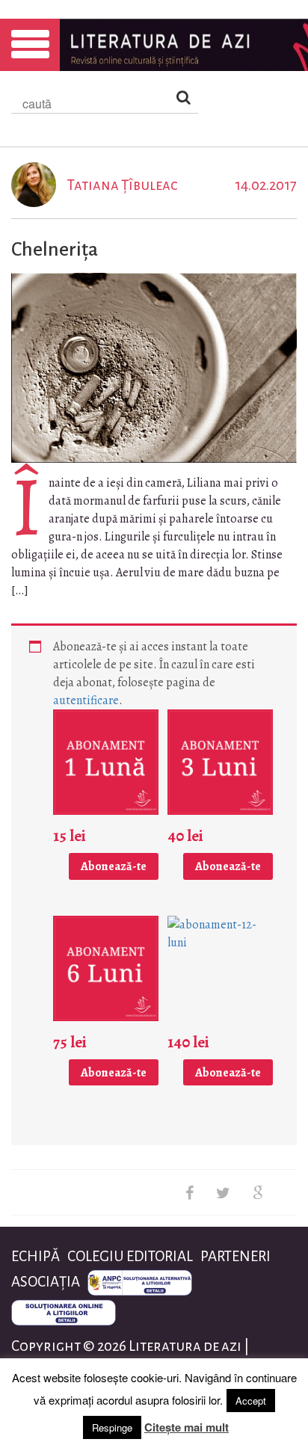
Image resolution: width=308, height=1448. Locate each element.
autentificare (86, 700)
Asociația (45, 1282)
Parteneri (235, 1256)
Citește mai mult (186, 1427)
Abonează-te (114, 866)
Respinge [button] (112, 1427)
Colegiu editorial (130, 1256)
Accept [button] (250, 1400)
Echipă (35, 1256)
